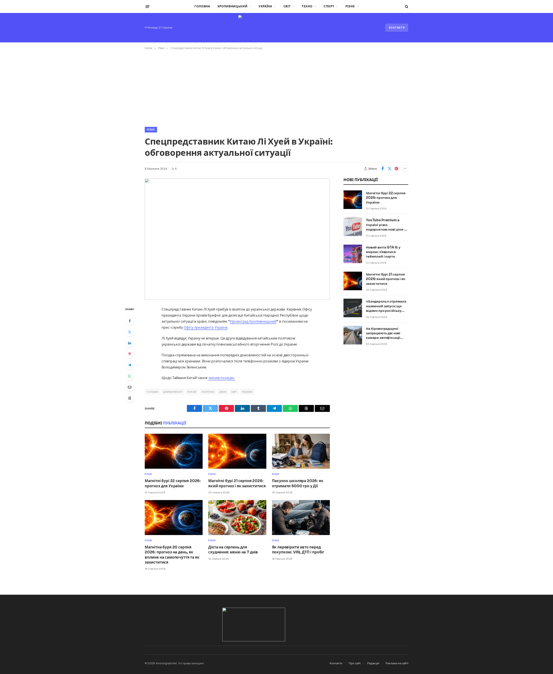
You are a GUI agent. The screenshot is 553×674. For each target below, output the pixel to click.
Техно (307, 6)
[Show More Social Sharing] (404, 168)
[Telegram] (129, 365)
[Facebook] (129, 321)
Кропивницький (233, 6)
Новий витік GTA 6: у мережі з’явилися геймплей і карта (383, 252)
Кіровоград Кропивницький (253, 321)
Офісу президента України (205, 327)
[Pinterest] (129, 354)
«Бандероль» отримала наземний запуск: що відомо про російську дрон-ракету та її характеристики (386, 306)
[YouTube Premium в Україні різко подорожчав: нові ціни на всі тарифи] (352, 226)
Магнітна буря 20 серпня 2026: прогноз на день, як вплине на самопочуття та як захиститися (172, 554)
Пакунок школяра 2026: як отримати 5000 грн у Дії (297, 483)
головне (152, 391)
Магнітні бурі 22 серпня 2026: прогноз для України (173, 483)
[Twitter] (129, 332)
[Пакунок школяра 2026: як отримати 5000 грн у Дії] (301, 451)
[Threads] (129, 398)
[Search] (406, 6)
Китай (192, 391)
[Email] (129, 387)
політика (208, 391)
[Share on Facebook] (382, 168)
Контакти (397, 27)
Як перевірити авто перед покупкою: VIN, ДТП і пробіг (298, 549)
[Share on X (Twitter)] (389, 168)
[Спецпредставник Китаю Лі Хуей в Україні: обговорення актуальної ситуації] (237, 239)
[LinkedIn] (129, 343)
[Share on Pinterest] (396, 168)
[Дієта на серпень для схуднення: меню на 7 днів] (237, 517)
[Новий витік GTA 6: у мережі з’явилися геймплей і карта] (352, 254)
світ (234, 391)
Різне (350, 6)
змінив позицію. (221, 378)
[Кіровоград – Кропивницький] (276, 27)
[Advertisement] (276, 87)
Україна (265, 6)
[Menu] (147, 6)
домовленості (173, 391)
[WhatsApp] (129, 376)
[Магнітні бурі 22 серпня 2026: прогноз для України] (174, 451)
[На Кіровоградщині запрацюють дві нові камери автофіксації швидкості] (352, 335)
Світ (287, 6)
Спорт (329, 6)
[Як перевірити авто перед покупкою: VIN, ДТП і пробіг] (301, 517)
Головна (202, 6)
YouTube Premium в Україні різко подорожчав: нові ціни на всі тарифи (387, 225)
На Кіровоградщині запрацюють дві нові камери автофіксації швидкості (383, 333)
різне (222, 391)
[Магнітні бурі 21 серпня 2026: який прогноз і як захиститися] (237, 451)
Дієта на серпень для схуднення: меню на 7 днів (233, 549)
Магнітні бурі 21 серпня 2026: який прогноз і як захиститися (236, 483)
